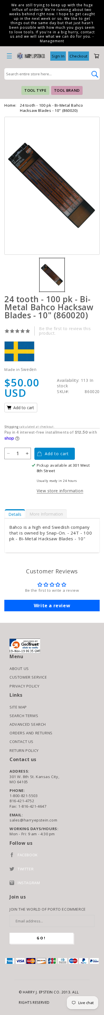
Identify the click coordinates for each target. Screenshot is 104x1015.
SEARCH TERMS (24, 715)
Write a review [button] (52, 605)
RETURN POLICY (24, 750)
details (14, 514)
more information (46, 514)
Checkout (79, 56)
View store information (60, 490)
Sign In (58, 56)
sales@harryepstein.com (33, 820)
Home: (10, 105)
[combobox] (45, 73)
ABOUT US (19, 668)
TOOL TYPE (35, 90)
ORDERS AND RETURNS (31, 733)
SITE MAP (18, 707)
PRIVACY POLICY (24, 686)
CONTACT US (22, 741)
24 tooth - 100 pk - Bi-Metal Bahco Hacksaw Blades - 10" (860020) (51, 108)
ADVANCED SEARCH (28, 724)
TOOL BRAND (67, 90)
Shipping (11, 427)
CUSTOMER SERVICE (28, 677)
